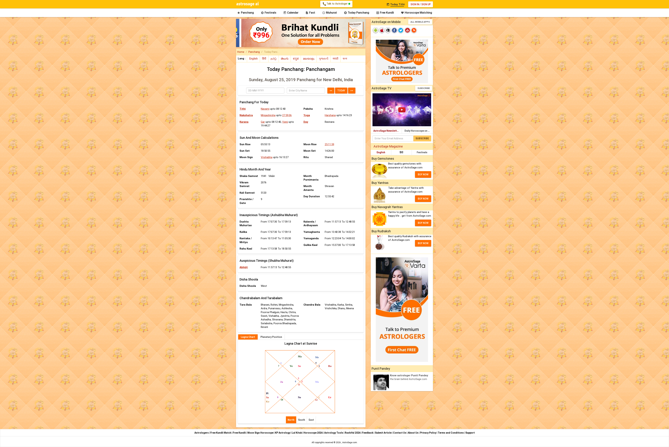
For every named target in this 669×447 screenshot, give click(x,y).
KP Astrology (283, 432)
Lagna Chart (248, 337)
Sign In (414, 4)
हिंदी (401, 152)
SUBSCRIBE (423, 88)
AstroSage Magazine (388, 146)
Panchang (245, 12)
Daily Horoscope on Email (419, 130)
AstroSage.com (349, 442)
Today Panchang (356, 12)
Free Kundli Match (221, 432)
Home (240, 51)
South (301, 419)
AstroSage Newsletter (386, 130)
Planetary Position (271, 337)
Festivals (268, 12)
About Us (413, 432)
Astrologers (201, 432)
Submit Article (383, 432)
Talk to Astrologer (335, 4)
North (291, 419)
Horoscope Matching (416, 12)
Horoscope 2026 (313, 432)
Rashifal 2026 (352, 432)
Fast (310, 12)
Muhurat (329, 12)
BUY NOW (423, 174)
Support (470, 432)
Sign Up (426, 4)
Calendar (290, 12)
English (381, 152)
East (311, 419)
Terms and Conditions (451, 432)
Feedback (368, 432)
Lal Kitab (297, 432)
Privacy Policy (428, 432)
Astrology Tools (334, 432)
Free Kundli (385, 12)
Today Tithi (395, 4)
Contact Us (400, 432)
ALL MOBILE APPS (420, 22)
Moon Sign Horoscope (260, 432)
